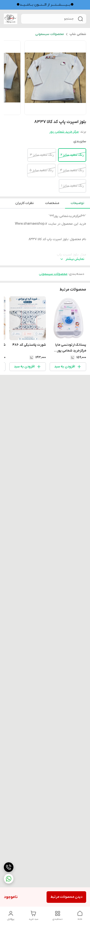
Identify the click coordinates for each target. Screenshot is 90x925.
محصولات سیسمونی (49, 34)
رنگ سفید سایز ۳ (42, 155)
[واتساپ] (8, 879)
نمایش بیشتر (75, 259)
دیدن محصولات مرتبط (66, 897)
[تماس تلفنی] (8, 867)
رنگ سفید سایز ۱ (72, 185)
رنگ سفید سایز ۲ (72, 155)
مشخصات (52, 203)
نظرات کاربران (24, 203)
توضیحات (77, 203)
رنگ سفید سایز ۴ (72, 170)
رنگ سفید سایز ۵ (41, 170)
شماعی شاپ (78, 34)
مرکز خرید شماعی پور (64, 131)
